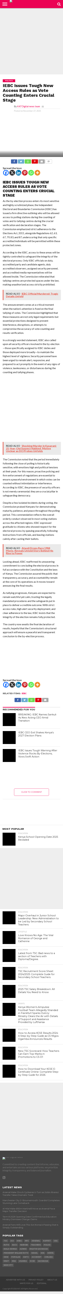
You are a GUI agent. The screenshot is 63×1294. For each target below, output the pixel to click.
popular (15, 1257)
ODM (6, 1257)
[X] (12, 173)
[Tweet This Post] (21, 160)
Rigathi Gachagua (39, 1249)
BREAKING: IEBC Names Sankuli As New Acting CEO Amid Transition (37, 717)
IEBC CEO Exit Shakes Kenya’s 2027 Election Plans (36, 734)
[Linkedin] (18, 173)
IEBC (24, 693)
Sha (42, 1253)
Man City (8, 1265)
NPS (27, 1241)
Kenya (50, 1253)
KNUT (6, 1261)
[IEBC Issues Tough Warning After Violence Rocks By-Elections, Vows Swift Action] (9, 755)
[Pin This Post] (35, 160)
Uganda (23, 1261)
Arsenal (36, 1241)
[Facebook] (6, 173)
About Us (52, 1280)
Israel (34, 1253)
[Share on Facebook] (14, 160)
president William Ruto (16, 1253)
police (47, 1245)
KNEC (19, 1241)
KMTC (26, 1257)
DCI (12, 1241)
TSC (5, 1241)
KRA (14, 1261)
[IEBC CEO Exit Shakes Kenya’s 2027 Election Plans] (9, 737)
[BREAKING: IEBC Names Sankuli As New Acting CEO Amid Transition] (9, 719)
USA (56, 1241)
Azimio (23, 1249)
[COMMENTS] (48, 160)
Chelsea (48, 1257)
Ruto (6, 1245)
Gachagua (43, 1261)
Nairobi (24, 1245)
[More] (37, 173)
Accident (36, 1257)
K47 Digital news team (28, 106)
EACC (14, 1245)
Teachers (36, 1245)
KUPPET (47, 1241)
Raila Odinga (10, 1249)
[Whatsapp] (31, 173)
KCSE (32, 1261)
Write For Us (26, 1283)
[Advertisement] (31, 41)
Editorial (42, 1283)
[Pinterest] (25, 173)
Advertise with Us (15, 1280)
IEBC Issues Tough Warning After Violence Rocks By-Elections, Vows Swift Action (37, 753)
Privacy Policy (36, 1280)
